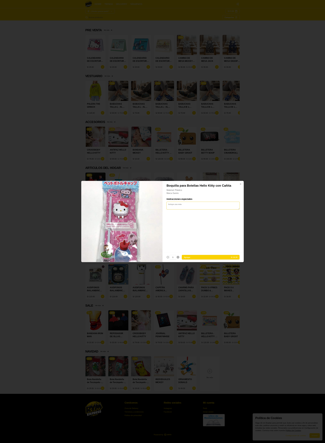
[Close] (241, 184)
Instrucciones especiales (179, 199)
